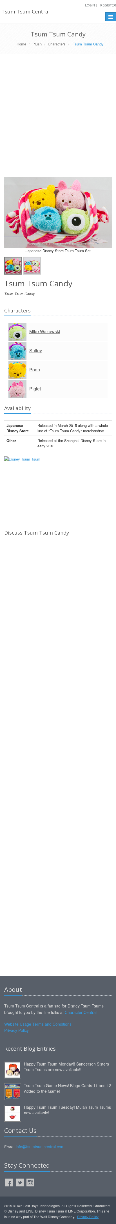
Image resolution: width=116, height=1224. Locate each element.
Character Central (81, 1012)
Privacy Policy (16, 1030)
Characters (57, 44)
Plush (37, 44)
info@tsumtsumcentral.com (40, 1146)
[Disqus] (58, 621)
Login (90, 5)
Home (21, 44)
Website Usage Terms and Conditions (38, 1024)
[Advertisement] (58, 117)
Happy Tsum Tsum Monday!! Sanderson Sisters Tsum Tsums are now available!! (66, 1066)
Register (108, 5)
